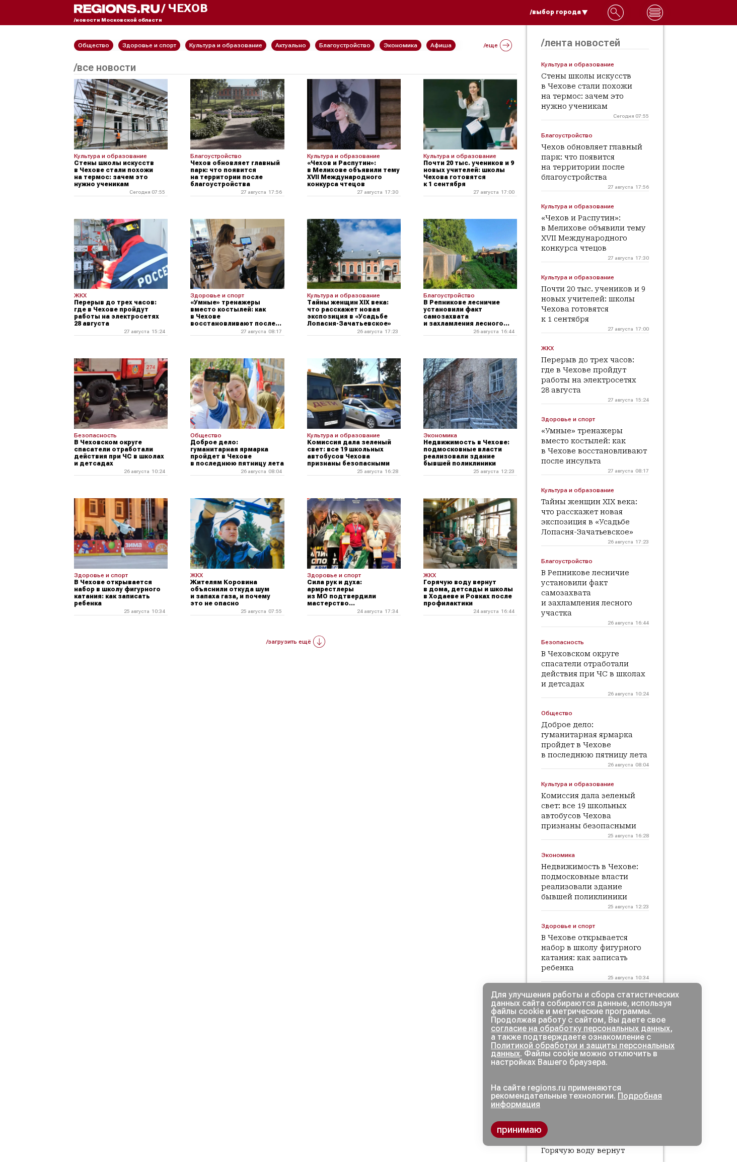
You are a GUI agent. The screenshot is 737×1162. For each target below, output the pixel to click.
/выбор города (555, 12)
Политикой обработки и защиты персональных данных (583, 1050)
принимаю (519, 1129)
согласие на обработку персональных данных (580, 1028)
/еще (491, 45)
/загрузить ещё (288, 641)
